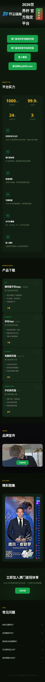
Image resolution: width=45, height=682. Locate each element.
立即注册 (39, 14)
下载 (8, 308)
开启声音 (22, 463)
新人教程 (22, 57)
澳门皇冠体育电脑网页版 (22, 38)
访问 (8, 377)
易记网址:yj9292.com (22, 66)
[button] (9, 556)
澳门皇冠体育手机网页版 (22, 48)
